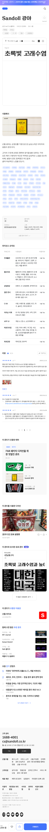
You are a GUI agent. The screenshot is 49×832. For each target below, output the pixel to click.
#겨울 (25, 202)
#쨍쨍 (19, 179)
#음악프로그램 (36, 187)
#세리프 (35, 206)
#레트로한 (35, 167)
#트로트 (30, 175)
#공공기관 (11, 202)
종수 (5, 219)
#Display (40, 195)
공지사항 (15, 770)
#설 (44, 183)
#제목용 (14, 167)
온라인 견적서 (33, 770)
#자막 (16, 198)
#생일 (36, 202)
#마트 (4, 191)
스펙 (25, 225)
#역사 (28, 206)
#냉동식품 (18, 171)
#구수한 (38, 183)
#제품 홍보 (11, 195)
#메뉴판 (19, 195)
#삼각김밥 (21, 167)
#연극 (10, 198)
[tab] (39, 41)
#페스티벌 (24, 191)
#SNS (4, 202)
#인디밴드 (27, 187)
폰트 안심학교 (20, 762)
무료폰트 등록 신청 (38, 779)
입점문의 (27, 779)
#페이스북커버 (24, 198)
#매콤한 (11, 171)
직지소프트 (7, 552)
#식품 (13, 183)
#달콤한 (26, 195)
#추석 (4, 187)
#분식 (17, 191)
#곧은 (38, 191)
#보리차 (26, 171)
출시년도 (27, 219)
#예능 (4, 198)
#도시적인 (5, 175)
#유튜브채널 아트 (35, 198)
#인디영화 (5, 206)
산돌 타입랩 (35, 759)
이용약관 (4, 788)
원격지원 (30, 788)
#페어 (4, 195)
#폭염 (28, 167)
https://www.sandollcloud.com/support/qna (19, 403)
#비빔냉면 (33, 171)
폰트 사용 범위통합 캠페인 (36, 762)
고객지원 (5, 770)
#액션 (36, 175)
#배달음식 (12, 179)
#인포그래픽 (22, 175)
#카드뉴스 (32, 191)
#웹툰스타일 (6, 183)
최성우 (10, 227)
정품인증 (23, 770)
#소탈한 (5, 179)
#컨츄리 (43, 175)
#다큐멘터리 (21, 206)
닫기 (44, 2)
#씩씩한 (41, 171)
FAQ (9, 751)
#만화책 (26, 179)
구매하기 (35, 827)
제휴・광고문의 (16, 779)
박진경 (14, 227)
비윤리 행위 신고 (39, 788)
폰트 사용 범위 (22, 773)
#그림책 (33, 195)
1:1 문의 (24, 751)
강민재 (6, 227)
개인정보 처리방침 (13, 788)
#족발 (4, 171)
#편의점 (38, 179)
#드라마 (13, 206)
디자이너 (6, 225)
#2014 (43, 167)
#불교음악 (11, 187)
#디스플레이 (6, 167)
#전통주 (19, 202)
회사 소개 (15, 759)
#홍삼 (25, 183)
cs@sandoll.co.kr (14, 741)
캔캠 (13, 764)
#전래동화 (19, 187)
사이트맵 (24, 788)
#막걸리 (31, 183)
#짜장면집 (13, 175)
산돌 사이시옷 (21, 764)
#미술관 (11, 191)
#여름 (30, 202)
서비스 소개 (24, 759)
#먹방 (32, 179)
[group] (24, 524)
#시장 (19, 183)
